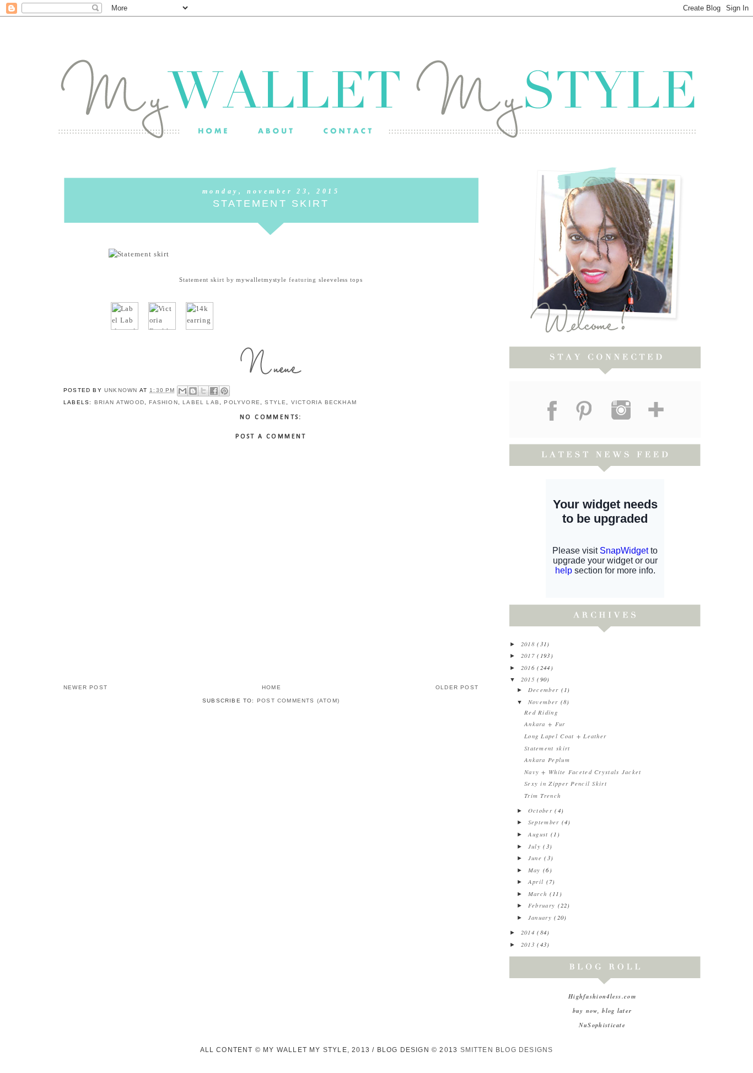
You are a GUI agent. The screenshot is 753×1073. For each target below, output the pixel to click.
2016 (529, 667)
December (544, 689)
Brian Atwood (119, 402)
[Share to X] (203, 390)
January (541, 917)
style (275, 402)
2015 (529, 679)
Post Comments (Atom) (298, 701)
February (543, 905)
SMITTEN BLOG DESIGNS (506, 1050)
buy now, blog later (602, 1010)
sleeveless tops (341, 279)
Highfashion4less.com (602, 996)
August (539, 834)
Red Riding (541, 712)
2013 (529, 944)
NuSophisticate (602, 1025)
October (541, 810)
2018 (529, 644)
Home (271, 687)
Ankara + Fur (545, 724)
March (539, 893)
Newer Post (85, 687)
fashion (163, 402)
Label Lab (200, 402)
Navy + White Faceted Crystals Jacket (583, 772)
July (535, 846)
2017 (529, 655)
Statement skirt (201, 279)
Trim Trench (542, 795)
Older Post (456, 687)
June (536, 858)
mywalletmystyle (261, 279)
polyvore (242, 402)
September (545, 822)
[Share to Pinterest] (224, 390)
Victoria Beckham (324, 402)
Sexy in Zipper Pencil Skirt (565, 783)
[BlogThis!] (192, 390)
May (535, 870)
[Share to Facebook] (213, 390)
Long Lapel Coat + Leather (565, 736)
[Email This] (182, 390)
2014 (529, 932)
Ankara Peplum (547, 759)
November (544, 702)
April (537, 881)
